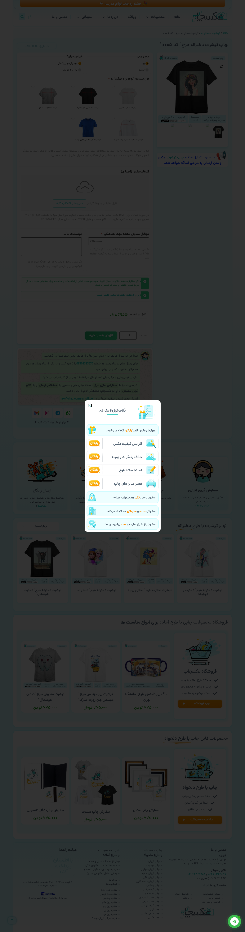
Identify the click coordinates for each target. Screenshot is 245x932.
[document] (122, 466)
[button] (89, 405)
